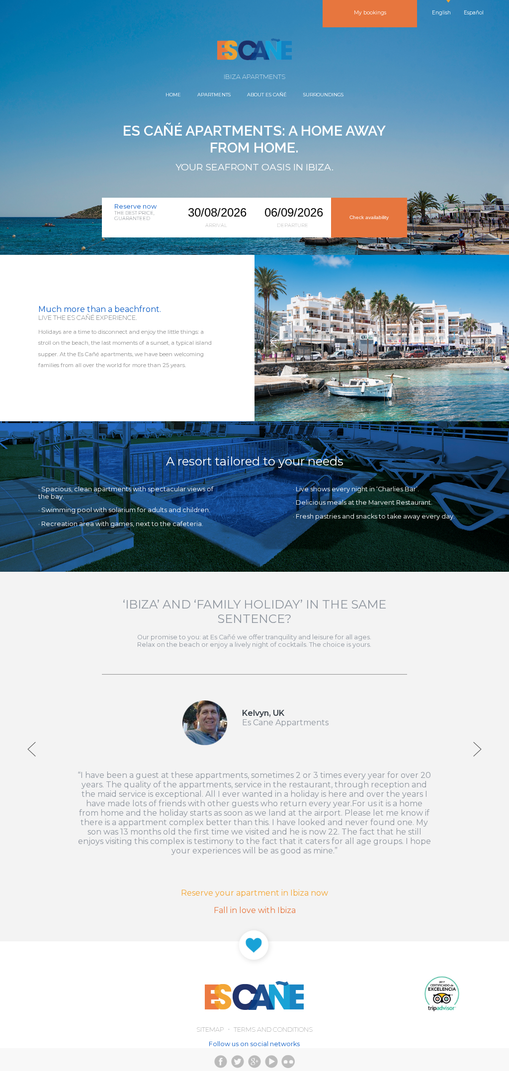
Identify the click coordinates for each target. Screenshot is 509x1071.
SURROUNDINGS (323, 94)
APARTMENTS (214, 94)
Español (474, 12)
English (441, 12)
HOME (173, 94)
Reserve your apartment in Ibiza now (254, 893)
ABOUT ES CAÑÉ (267, 94)
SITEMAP (210, 1029)
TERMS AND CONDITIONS (273, 1029)
